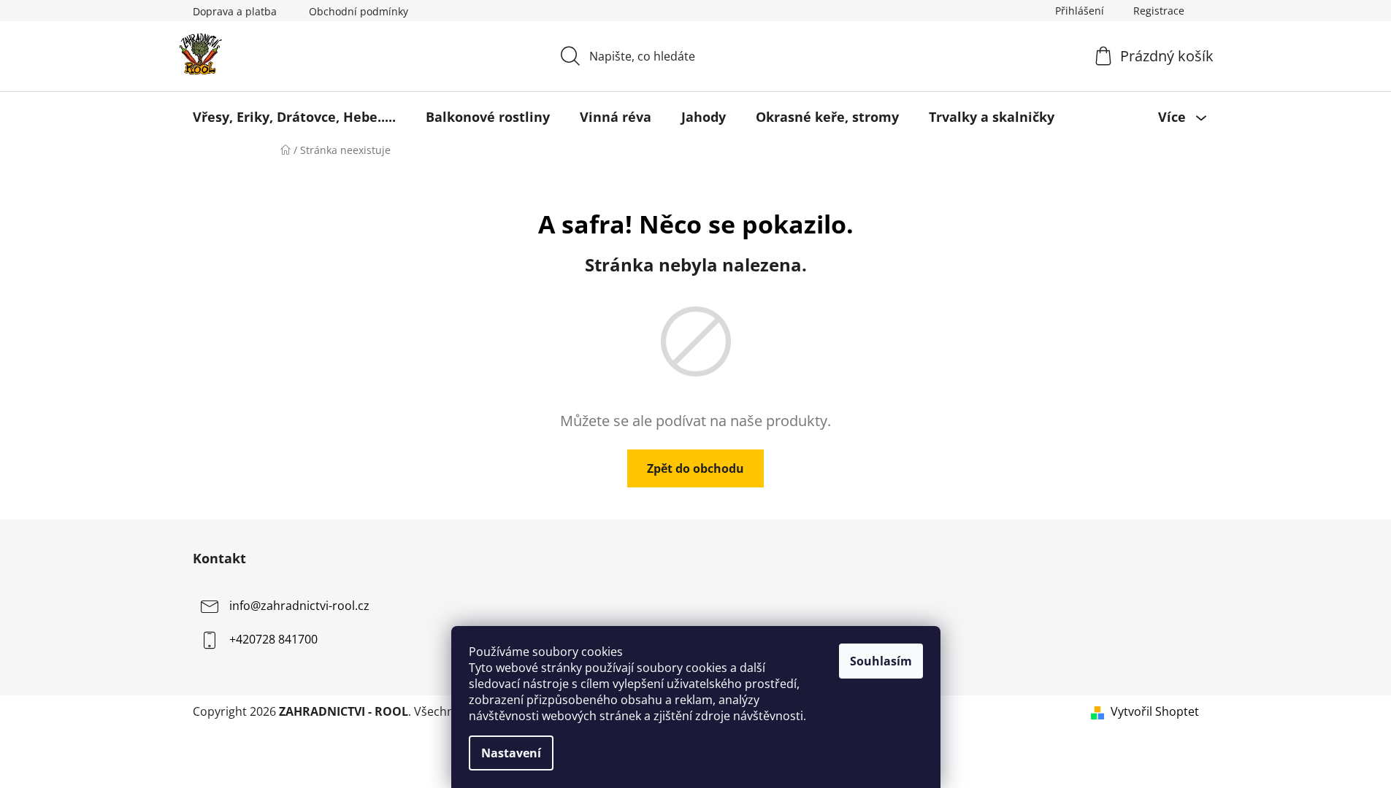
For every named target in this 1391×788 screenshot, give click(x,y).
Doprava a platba (235, 11)
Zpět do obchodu (695, 468)
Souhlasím (881, 661)
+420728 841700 (273, 639)
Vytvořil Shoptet (1155, 711)
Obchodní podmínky (358, 11)
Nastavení (511, 753)
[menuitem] (294, 117)
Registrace (1158, 11)
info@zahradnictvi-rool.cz (299, 606)
